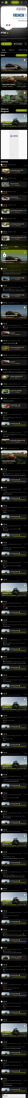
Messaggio (19, 44)
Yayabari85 (7, 473)
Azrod (6, 510)
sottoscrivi (7, 44)
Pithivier (6, 547)
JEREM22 (7, 934)
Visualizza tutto (20, 55)
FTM (4, 164)
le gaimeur (7, 738)
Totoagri (6, 529)
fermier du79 (7, 643)
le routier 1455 (8, 289)
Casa (3, 50)
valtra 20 (7, 1006)
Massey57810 (8, 951)
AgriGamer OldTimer (9, 875)
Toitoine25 (7, 856)
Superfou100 (7, 816)
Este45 (6, 492)
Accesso (15, 2)
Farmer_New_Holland (9, 272)
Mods (11, 50)
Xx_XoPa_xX (7, 969)
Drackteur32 (7, 417)
